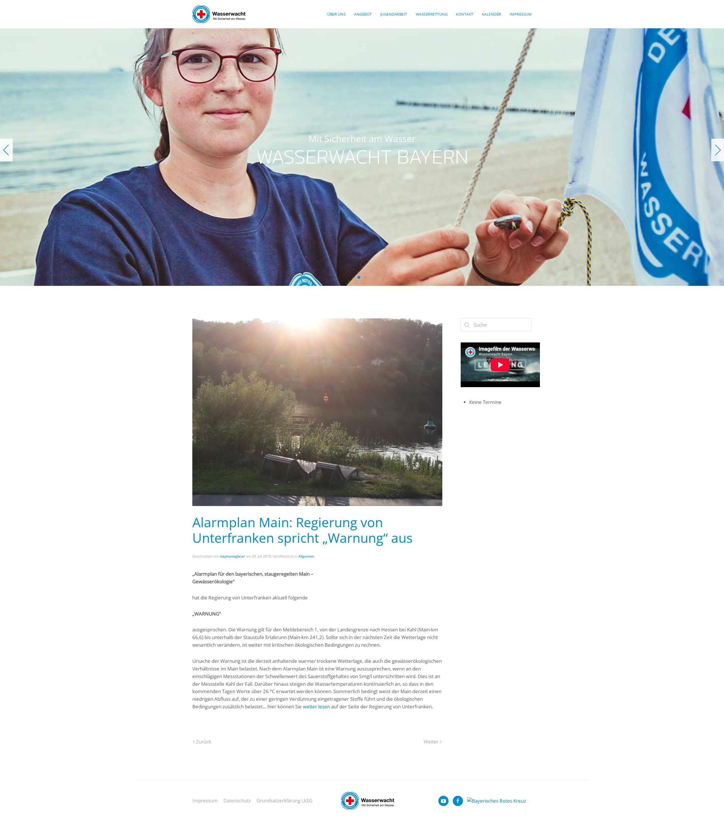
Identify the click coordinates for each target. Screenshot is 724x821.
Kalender (491, 14)
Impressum (521, 14)
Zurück (203, 741)
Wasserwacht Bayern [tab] (358, 277)
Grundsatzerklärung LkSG (285, 800)
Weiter (431, 741)
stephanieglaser (232, 556)
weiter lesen (316, 706)
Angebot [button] (363, 14)
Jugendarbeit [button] (393, 14)
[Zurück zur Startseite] (218, 14)
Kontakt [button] (464, 14)
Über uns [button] (336, 14)
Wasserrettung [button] (432, 14)
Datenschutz (237, 800)
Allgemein (306, 556)
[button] (6, 150)
